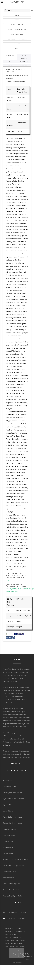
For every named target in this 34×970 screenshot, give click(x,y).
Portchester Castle (9, 787)
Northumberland (17, 34)
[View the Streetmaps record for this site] (10, 638)
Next (17, 48)
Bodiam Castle (8, 781)
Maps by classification (13, 937)
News (20, 943)
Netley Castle (8, 853)
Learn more (17, 763)
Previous (17, 43)
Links (22, 946)
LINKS (10, 65)
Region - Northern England (17, 29)
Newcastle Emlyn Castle (11, 890)
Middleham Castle (9, 829)
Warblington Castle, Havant (12, 793)
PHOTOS (24, 55)
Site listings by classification (15, 931)
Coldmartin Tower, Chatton (17, 39)
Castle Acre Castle (9, 872)
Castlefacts (17, 2)
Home (17, 15)
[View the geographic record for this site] (19, 635)
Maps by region (10, 934)
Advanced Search (11, 943)
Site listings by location (13, 928)
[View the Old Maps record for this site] (10, 635)
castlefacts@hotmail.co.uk (17, 912)
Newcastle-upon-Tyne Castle (13, 866)
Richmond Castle (9, 835)
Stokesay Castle (8, 841)
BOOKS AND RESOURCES (24, 60)
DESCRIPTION (10, 55)
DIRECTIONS (23, 65)
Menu (17, 19)
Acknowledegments (12, 946)
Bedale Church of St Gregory (13, 823)
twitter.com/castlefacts (16, 918)
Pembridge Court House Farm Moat (15, 859)
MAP (10, 61)
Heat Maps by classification (15, 940)
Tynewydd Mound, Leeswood (13, 799)
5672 (7, 580)
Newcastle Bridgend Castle (12, 896)
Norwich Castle (8, 878)
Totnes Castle (8, 847)
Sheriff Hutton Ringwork (11, 884)
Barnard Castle (8, 811)
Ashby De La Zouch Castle (12, 817)
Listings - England (17, 24)
